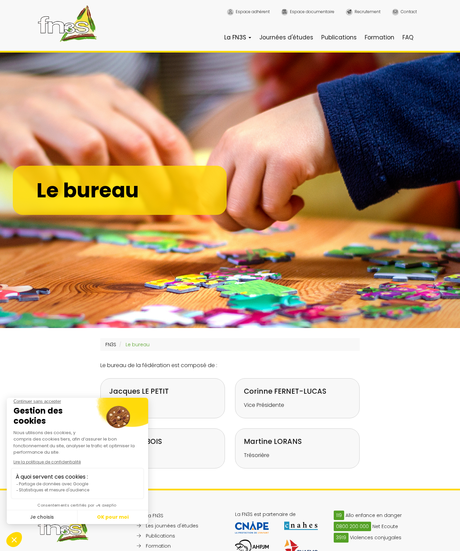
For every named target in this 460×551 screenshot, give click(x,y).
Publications (339, 37)
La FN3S (236, 37)
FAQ (408, 37)
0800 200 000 (352, 526)
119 (339, 515)
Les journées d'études (172, 525)
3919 (341, 537)
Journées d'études (286, 37)
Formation (379, 37)
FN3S (110, 344)
